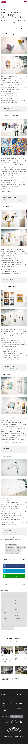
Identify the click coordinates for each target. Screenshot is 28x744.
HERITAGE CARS (7, 704)
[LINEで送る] (26, 28)
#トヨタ (3, 603)
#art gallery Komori (10, 547)
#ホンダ (16, 612)
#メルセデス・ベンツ (19, 618)
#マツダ (16, 615)
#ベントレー (4, 609)
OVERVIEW (20, 699)
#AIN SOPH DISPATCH (11, 544)
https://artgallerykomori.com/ (12, 281)
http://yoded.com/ (9, 450)
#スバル (3, 600)
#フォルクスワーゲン (19, 606)
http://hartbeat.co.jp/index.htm (12, 110)
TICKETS (6, 710)
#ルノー (16, 624)
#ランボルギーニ (5, 624)
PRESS (18, 708)
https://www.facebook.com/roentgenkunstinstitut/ (15, 200)
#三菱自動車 (4, 618)
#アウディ (4, 593)
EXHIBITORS (8, 699)
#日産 (16, 603)
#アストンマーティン (19, 593)
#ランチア (4, 621)
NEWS (18, 694)
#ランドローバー (18, 621)
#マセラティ (4, 615)
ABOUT (5, 694)
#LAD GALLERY (9, 550)
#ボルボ (16, 609)
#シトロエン (17, 600)
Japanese (14, 716)
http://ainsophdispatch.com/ (12, 368)
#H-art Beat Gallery (21, 547)
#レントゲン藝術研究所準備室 (12, 553)
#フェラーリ (4, 606)
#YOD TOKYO (18, 550)
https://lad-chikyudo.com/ (11, 532)
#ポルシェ (4, 612)
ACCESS (19, 703)
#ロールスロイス (5, 628)
